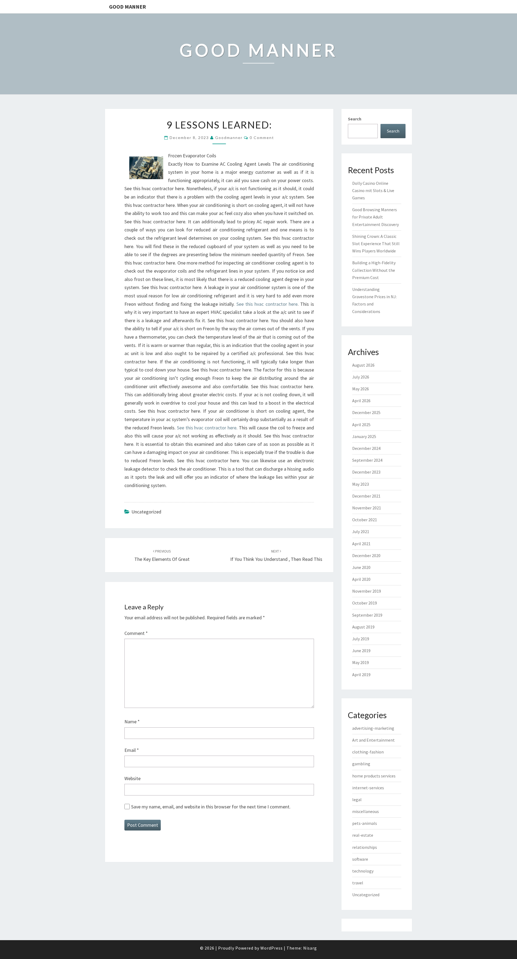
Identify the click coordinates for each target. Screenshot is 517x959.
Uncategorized (365, 894)
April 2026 (361, 400)
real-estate (362, 835)
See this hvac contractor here (267, 304)
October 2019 (364, 603)
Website (132, 778)
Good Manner (127, 6)
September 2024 (367, 460)
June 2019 (361, 650)
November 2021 (366, 507)
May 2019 (360, 662)
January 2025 (364, 436)
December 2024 (366, 448)
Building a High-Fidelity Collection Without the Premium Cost (374, 270)
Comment (136, 633)
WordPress (271, 948)
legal (357, 799)
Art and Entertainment (373, 740)
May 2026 (360, 388)
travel (357, 882)
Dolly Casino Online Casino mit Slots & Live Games (373, 190)
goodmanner (229, 137)
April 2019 (361, 674)
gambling (361, 763)
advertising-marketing (373, 728)
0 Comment (262, 137)
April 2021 (361, 543)
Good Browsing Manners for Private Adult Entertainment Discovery (375, 217)
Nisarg (310, 948)
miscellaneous (365, 811)
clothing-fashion (368, 752)
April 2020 (361, 579)
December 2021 (366, 496)
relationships (364, 847)
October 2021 (364, 519)
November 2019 (366, 591)
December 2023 (366, 472)
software (360, 859)
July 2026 (360, 377)
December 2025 (366, 412)
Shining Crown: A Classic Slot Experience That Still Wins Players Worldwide (376, 243)
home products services (374, 776)
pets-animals (364, 823)
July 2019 (360, 638)
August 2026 (363, 365)
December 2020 (366, 555)
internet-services (368, 787)
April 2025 (361, 424)
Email (131, 750)
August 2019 (363, 627)
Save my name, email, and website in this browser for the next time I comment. (211, 807)
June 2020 (361, 567)
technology (362, 871)
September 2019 (367, 615)
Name (132, 721)
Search (354, 118)
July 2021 (360, 531)
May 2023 (360, 484)
